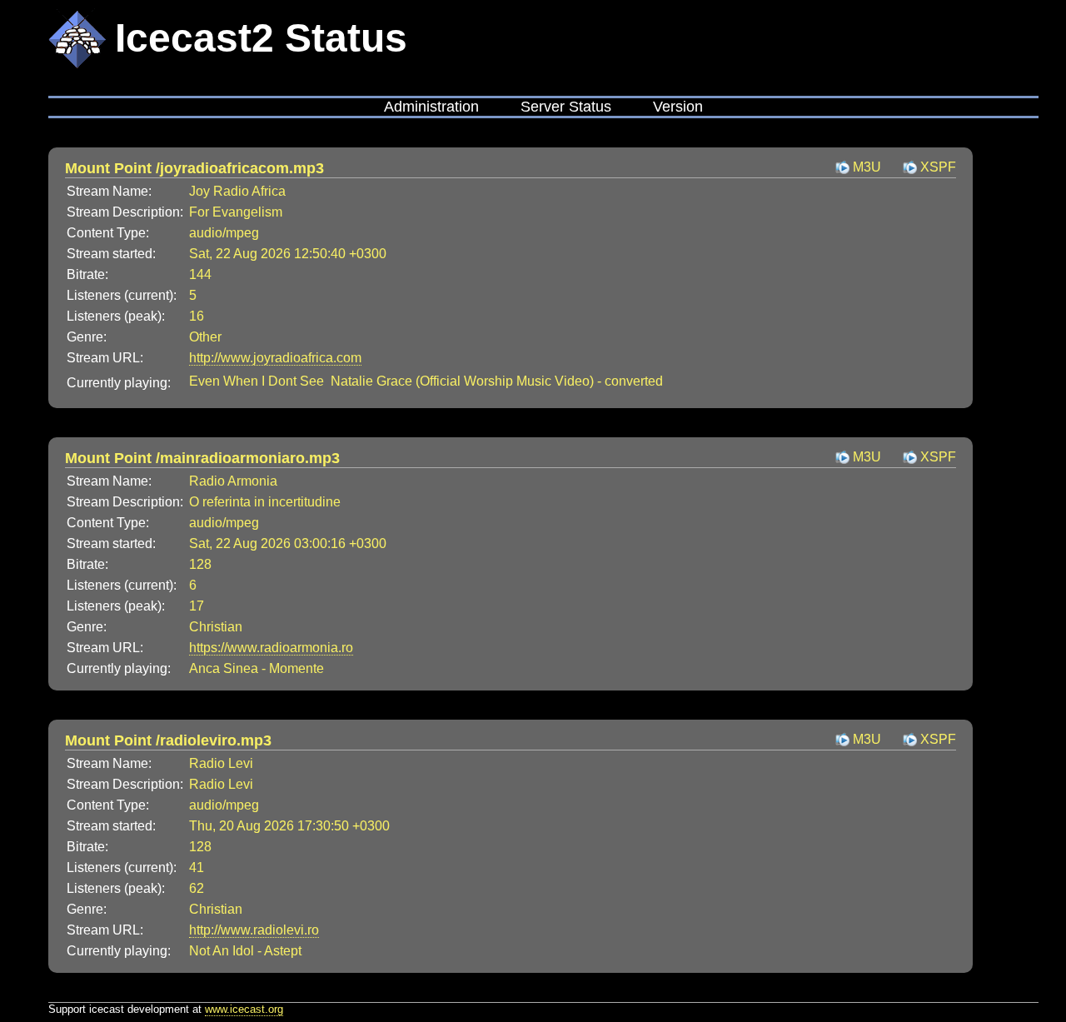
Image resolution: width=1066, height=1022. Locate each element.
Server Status (566, 106)
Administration (431, 106)
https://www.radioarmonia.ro (271, 648)
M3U (867, 167)
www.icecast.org (244, 1009)
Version (678, 106)
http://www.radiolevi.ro (254, 930)
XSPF (938, 167)
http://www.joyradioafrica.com (275, 358)
